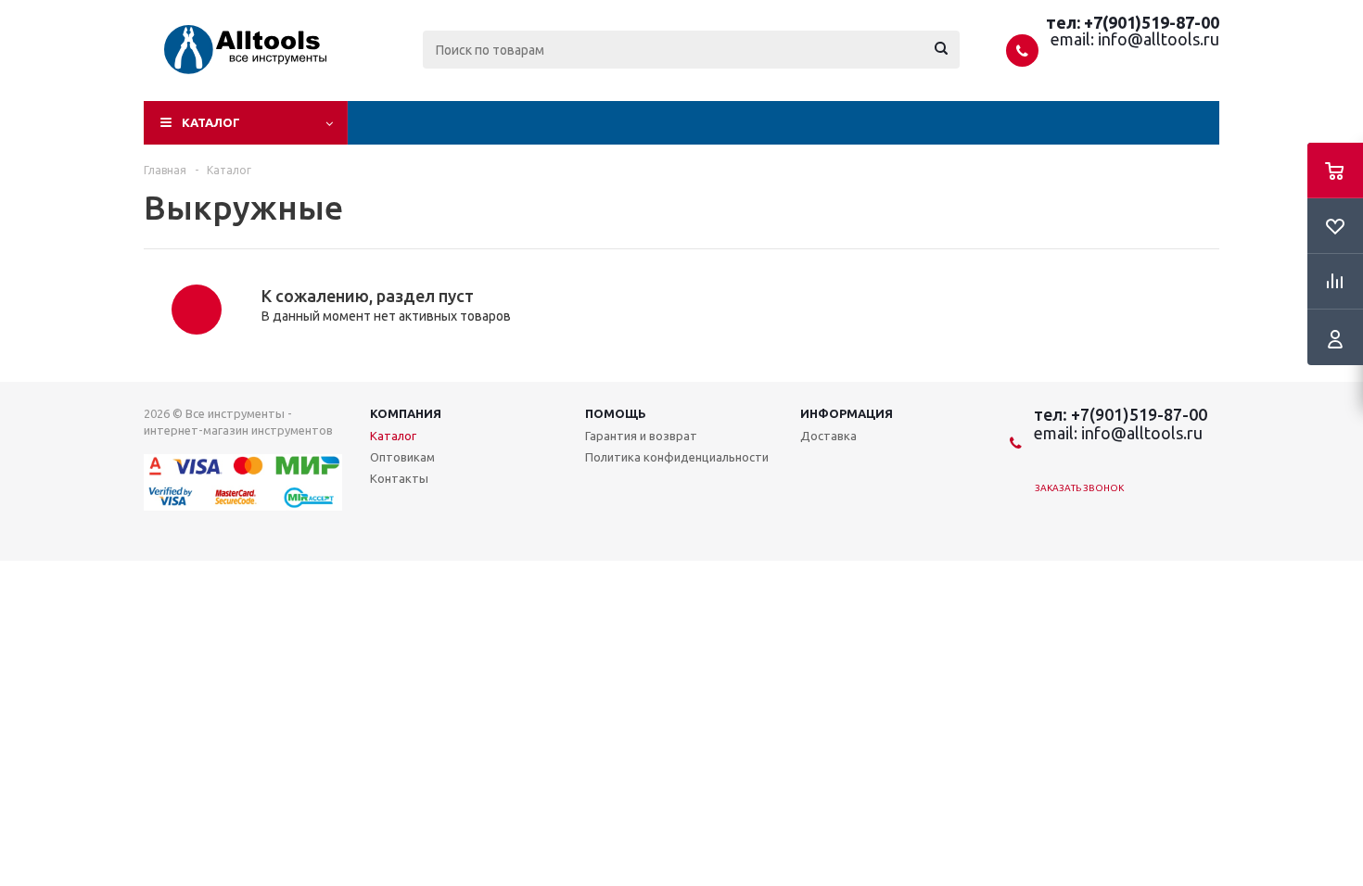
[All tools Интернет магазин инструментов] (225, 66)
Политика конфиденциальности (677, 456)
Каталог (211, 122)
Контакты (399, 478)
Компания (405, 413)
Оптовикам (402, 456)
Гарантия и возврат (641, 435)
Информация (846, 413)
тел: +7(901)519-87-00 (1132, 22)
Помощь (615, 413)
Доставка (828, 435)
